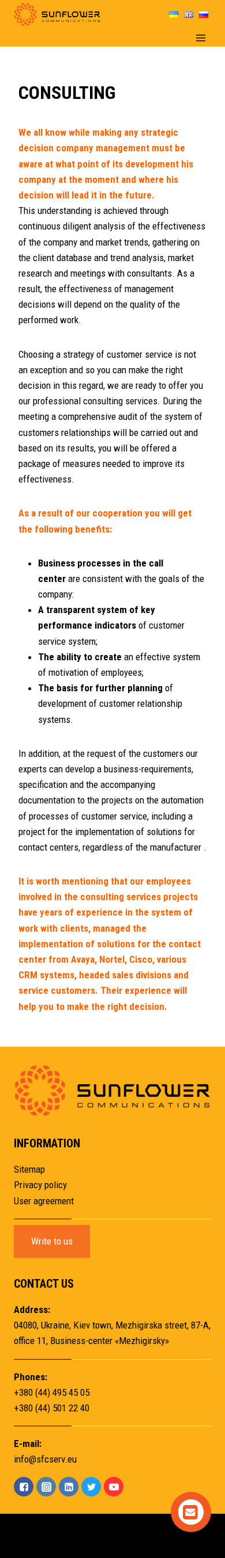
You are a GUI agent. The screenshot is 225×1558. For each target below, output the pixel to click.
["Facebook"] (23, 1486)
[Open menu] (200, 38)
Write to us (52, 1241)
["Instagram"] (46, 1486)
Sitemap (29, 1169)
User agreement (44, 1201)
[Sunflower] (57, 14)
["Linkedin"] (68, 1486)
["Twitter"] (91, 1486)
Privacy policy (40, 1184)
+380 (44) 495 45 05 (51, 1392)
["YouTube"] (113, 1486)
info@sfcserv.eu (45, 1459)
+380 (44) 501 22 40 (51, 1408)
